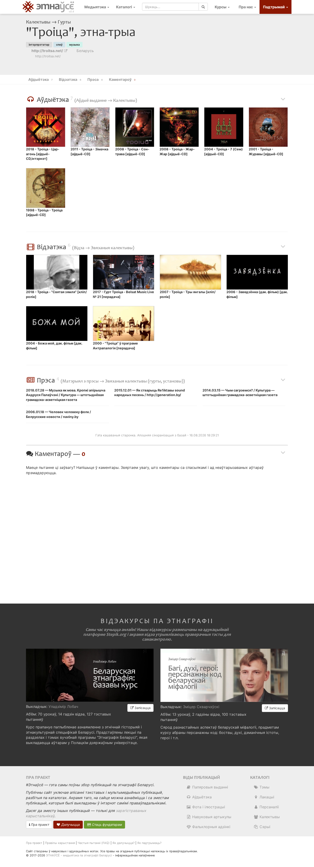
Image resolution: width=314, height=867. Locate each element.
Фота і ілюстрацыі (208, 807)
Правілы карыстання (60, 843)
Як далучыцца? (123, 843)
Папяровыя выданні (209, 787)
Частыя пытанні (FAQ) (94, 843)
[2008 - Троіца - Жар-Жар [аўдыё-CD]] (179, 127)
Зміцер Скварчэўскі (201, 706)
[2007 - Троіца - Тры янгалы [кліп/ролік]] (190, 272)
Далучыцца (70, 824)
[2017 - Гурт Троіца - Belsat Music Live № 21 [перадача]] (123, 272)
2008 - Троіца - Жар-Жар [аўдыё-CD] (177, 151)
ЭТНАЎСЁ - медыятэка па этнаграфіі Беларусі (79, 855)
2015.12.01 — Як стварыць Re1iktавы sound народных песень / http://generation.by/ (149, 392)
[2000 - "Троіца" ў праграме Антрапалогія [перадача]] (123, 323)
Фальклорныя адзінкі (210, 826)
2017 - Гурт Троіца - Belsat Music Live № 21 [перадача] (123, 294)
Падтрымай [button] (274, 7)
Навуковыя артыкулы (211, 816)
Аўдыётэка (201, 797)
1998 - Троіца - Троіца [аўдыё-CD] (44, 212)
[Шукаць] (203, 7)
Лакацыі (266, 797)
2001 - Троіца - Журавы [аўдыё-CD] (266, 151)
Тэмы (263, 787)
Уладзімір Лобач (63, 706)
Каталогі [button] (124, 7)
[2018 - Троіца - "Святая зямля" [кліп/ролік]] (56, 272)
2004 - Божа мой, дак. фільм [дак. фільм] (54, 345)
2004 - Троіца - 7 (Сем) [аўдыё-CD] (223, 151)
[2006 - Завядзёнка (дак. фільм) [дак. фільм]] (257, 272)
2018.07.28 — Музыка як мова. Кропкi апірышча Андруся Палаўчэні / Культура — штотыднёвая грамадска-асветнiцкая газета (65, 395)
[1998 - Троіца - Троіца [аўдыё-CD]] (45, 188)
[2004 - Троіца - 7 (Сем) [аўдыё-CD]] (223, 127)
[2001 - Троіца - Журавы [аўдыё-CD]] (268, 127)
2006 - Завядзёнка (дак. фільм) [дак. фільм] (257, 294)
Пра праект (39, 824)
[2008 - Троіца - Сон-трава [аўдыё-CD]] (134, 127)
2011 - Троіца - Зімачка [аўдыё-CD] (89, 151)
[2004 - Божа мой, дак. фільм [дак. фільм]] (56, 323)
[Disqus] (157, 535)
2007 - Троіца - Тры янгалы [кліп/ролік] (188, 294)
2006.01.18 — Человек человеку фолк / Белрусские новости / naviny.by (58, 414)
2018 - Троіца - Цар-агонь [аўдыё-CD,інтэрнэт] (42, 154)
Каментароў (122, 79)
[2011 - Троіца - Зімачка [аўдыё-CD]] (90, 127)
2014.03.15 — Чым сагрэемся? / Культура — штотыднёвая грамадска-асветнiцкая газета (240, 392)
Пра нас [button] (246, 7)
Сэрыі (264, 826)
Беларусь (85, 50)
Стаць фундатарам (106, 824)
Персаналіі (268, 807)
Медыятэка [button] (95, 7)
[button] (222, 7)
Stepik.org (116, 634)
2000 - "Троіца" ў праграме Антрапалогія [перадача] (115, 345)
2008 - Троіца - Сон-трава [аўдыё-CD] (132, 151)
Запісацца (142, 708)
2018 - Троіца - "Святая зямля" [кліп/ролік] (56, 294)
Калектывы (38, 22)
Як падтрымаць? (149, 843)
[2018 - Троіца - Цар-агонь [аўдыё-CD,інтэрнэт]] (45, 127)
